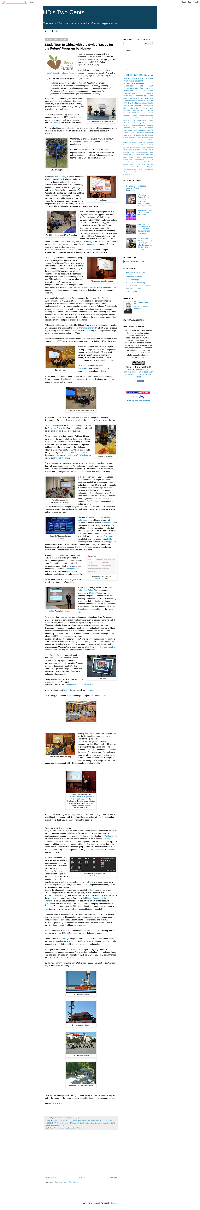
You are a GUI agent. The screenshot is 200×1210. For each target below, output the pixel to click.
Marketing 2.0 (129, 120)
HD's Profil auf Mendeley (135, 283)
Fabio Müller (50, 617)
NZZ (147, 159)
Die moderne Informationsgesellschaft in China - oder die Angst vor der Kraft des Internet (145, 244)
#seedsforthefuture (58, 1120)
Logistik (125, 137)
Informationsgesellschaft (133, 81)
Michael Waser (95, 593)
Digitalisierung (138, 110)
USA (139, 127)
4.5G (79, 452)
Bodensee (150, 142)
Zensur (150, 149)
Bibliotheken (127, 154)
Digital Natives (135, 118)
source (96, 501)
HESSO (48, 1123)
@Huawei (49, 903)
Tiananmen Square (77, 949)
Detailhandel (140, 135)
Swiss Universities (52, 1125)
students (134, 142)
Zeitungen (149, 78)
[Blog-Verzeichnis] (144, 393)
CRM (133, 154)
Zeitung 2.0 (142, 169)
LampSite (101, 488)
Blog (46, 31)
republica (126, 174)
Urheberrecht (127, 130)
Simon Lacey (60, 177)
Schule (143, 147)
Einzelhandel (149, 154)
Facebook (134, 123)
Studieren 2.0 (129, 127)
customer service (142, 140)
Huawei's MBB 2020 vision (77, 455)
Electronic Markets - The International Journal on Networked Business (135, 275)
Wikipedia (150, 167)
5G (87, 452)
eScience (139, 100)
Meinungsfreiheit (139, 159)
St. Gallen (148, 91)
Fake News (128, 157)
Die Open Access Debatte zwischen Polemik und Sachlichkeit (136, 188)
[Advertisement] (81, 1155)
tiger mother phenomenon (83, 328)
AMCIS (136, 98)
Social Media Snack (133, 289)
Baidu (92, 890)
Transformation (137, 149)
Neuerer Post (50, 1178)
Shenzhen (71, 420)
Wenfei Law (54, 658)
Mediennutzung (140, 96)
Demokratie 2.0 (137, 145)
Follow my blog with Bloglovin (138, 401)
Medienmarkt (148, 105)
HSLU (54, 1123)
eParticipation (128, 91)
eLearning (150, 169)
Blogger (114, 1203)
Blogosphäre (148, 100)
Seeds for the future (87, 1123)
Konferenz (134, 78)
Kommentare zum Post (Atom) (66, 1182)
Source (96, 94)
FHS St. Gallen (107, 1120)
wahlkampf (138, 105)
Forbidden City (54, 428)
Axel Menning (54, 123)
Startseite (81, 1178)
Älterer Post (112, 1178)
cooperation (94, 244)
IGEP (138, 91)
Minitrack (138, 137)
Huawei (97, 578)
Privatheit (145, 137)
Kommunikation (148, 157)
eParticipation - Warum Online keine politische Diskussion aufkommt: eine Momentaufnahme (145, 200)
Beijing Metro (60, 939)
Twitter (131, 98)
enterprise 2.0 (128, 152)
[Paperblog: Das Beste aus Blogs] (138, 398)
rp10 (130, 174)
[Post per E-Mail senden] (77, 1118)
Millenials (132, 137)
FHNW (98, 1120)
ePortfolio (126, 123)
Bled (141, 98)
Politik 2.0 (146, 86)
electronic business (135, 172)
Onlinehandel (141, 120)
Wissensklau (142, 130)
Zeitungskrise (128, 105)
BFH (80, 1120)
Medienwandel (127, 159)
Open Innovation (136, 162)
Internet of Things (61, 458)
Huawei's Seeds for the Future (91, 59)
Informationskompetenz (145, 132)
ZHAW (62, 1125)
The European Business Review (82, 287)
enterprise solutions (94, 233)
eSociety (144, 108)
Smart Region (127, 149)
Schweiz (150, 125)
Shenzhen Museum (79, 417)
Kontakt (55, 31)
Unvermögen (148, 127)
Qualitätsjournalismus (139, 103)
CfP (141, 78)
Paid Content (148, 162)
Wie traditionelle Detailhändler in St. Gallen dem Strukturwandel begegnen (144, 229)
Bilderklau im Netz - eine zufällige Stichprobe (145, 212)
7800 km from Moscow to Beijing (78, 685)
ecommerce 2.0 (129, 135)
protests (72, 957)
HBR (64, 287)
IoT (78, 1123)
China (93, 1120)
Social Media (133, 74)
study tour (106, 1123)
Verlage (145, 149)
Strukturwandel (128, 167)
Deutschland (149, 145)
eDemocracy (131, 100)
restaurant (92, 690)
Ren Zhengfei (103, 298)
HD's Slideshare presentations (138, 286)
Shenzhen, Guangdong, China (70, 1128)
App (151, 152)
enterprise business (70, 569)
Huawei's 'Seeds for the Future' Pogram (60, 73)
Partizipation (142, 113)
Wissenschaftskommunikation (135, 83)
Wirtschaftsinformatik (129, 169)
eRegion (125, 172)
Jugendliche (143, 123)
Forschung (126, 147)
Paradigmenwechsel (138, 125)
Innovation (133, 147)
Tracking (139, 167)
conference (149, 88)
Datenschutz (140, 154)
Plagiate (146, 98)
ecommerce (128, 86)
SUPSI (113, 1123)
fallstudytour (127, 142)
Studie (150, 103)
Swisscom (108, 536)
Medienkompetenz (130, 88)
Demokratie (127, 96)
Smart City (149, 147)
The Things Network (83, 547)
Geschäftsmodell (147, 118)
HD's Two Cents (63, 12)
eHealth (150, 140)
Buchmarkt (126, 145)
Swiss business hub (86, 609)
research (135, 115)
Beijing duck (68, 690)
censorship (86, 1120)
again (80, 65)
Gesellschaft (149, 135)
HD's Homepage (132, 280)
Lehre (138, 108)
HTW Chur (127, 103)
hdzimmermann (143, 303)
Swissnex (133, 140)
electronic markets (147, 172)
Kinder (139, 147)
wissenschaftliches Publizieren (138, 93)
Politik (151, 120)
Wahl (135, 130)
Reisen (125, 164)
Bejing (75, 1120)
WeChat (108, 836)
